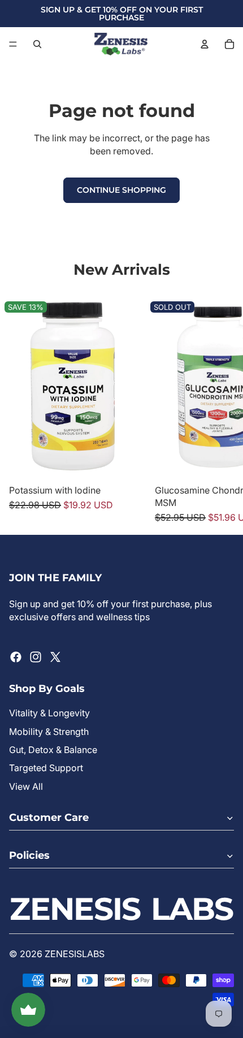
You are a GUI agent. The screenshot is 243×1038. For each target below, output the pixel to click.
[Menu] (13, 44)
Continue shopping (121, 190)
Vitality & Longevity (49, 713)
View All (26, 786)
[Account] (204, 44)
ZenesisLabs (75, 953)
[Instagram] (35, 657)
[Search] (37, 44)
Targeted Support (46, 767)
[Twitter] (55, 657)
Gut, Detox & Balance (53, 749)
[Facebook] (16, 657)
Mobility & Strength (49, 731)
